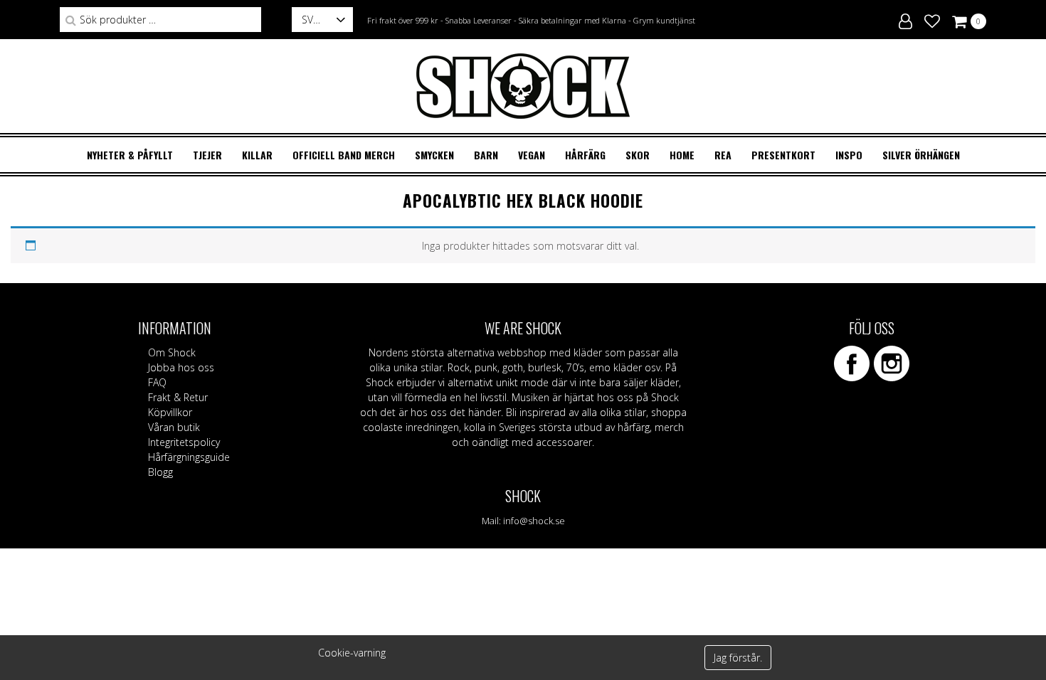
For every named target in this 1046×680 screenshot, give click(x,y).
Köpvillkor (170, 412)
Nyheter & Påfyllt (130, 154)
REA (722, 154)
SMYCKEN (434, 154)
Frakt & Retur (178, 397)
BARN (486, 154)
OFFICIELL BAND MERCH (343, 154)
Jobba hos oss (181, 367)
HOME (682, 154)
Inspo (848, 154)
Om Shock (172, 352)
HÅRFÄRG (585, 154)
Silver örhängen (921, 154)
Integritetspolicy (184, 442)
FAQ (157, 382)
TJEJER (207, 154)
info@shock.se (534, 520)
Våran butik (174, 427)
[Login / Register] (905, 19)
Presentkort (783, 154)
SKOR (637, 154)
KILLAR (257, 154)
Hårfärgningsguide (189, 457)
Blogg (160, 472)
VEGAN (531, 154)
